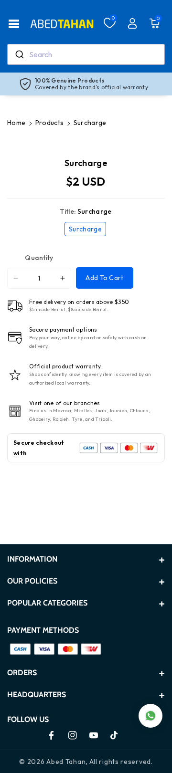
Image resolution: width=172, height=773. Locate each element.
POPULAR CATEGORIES (47, 602)
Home (16, 122)
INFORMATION (32, 559)
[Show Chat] (150, 716)
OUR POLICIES (32, 580)
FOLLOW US (28, 719)
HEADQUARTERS (36, 694)
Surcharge (87, 230)
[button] (13, 23)
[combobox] (86, 54)
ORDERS (22, 672)
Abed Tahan (66, 761)
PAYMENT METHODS (43, 630)
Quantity (39, 257)
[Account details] (132, 23)
